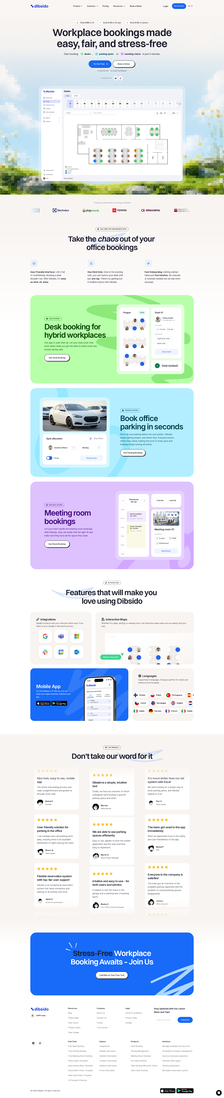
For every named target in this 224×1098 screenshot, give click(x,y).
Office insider (73, 1018)
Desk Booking (136, 1046)
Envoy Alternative (107, 1070)
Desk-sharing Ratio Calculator (80, 1065)
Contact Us (102, 1018)
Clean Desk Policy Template (80, 1075)
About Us (101, 1013)
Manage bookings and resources (176, 1046)
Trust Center (102, 1027)
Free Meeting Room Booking (80, 1056)
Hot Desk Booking (138, 1061)
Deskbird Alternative (108, 1056)
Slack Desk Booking (139, 1070)
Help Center (73, 1023)
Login (165, 6)
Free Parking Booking (77, 1051)
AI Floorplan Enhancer (77, 1080)
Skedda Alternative (107, 1051)
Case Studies (73, 1032)
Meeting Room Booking (141, 1056)
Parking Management (140, 1051)
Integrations (104, 1046)
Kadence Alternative (108, 1065)
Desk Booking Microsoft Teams (144, 1065)
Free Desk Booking (76, 1046)
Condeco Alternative (108, 1061)
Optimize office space (171, 1061)
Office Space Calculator (78, 1061)
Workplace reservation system (175, 1070)
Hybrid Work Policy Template (80, 1070)
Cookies (128, 1023)
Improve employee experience (175, 1056)
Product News (74, 1027)
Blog (70, 1013)
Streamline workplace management (177, 1051)
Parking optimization (171, 1065)
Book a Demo (136, 6)
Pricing (106, 6)
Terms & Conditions (133, 1013)
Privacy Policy (131, 1018)
